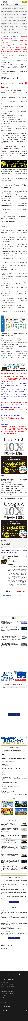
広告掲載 (2, 997)
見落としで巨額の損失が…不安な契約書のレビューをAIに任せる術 (14, 881)
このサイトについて (4, 982)
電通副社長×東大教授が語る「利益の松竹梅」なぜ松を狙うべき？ (14, 893)
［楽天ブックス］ (13, 552)
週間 (17, 687)
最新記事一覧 (14, 938)
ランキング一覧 (13, 714)
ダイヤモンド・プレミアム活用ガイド (8, 986)
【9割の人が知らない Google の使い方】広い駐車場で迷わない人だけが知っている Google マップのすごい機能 (14, 396)
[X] (8, 974)
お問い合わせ (3, 1000)
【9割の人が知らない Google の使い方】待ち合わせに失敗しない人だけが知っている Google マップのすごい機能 (14, 391)
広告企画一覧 (4, 948)
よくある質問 (3, 995)
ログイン (19, 1)
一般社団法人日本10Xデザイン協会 (9, 64)
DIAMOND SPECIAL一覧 (6, 945)
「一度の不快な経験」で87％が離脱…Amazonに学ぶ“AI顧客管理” (14, 885)
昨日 (11, 687)
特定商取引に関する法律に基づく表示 (8, 991)
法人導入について (4, 1002)
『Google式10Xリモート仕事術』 (9, 36)
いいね (23, 687)
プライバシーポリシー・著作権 (7, 993)
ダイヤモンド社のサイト (6, 1006)
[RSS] (19, 974)
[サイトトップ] (5, 2)
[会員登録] (24, 2)
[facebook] (14, 974)
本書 (12, 191)
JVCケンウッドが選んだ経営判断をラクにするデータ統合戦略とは (14, 897)
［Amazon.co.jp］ (17, 550)
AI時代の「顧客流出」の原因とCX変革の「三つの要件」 (13, 889)
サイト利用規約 (4, 989)
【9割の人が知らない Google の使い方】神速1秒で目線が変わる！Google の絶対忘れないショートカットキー (14, 385)
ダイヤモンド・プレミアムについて (8, 984)
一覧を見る (14, 901)
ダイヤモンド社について (6, 1010)
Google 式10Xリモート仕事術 (17, 557)
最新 (4, 687)
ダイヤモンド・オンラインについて (8, 979)
